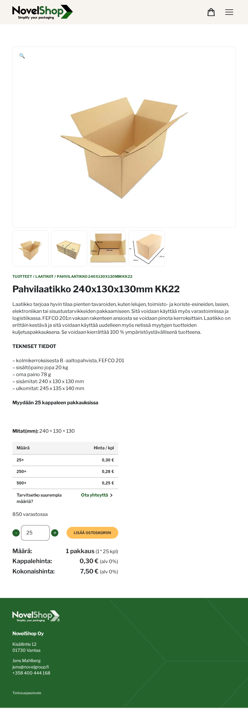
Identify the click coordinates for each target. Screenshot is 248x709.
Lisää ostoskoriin (92, 532)
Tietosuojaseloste (26, 693)
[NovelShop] (42, 12)
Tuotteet (22, 276)
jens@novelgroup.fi (30, 666)
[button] (22, 56)
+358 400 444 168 (31, 672)
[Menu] (229, 12)
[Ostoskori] (211, 12)
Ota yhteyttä (94, 495)
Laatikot (44, 276)
